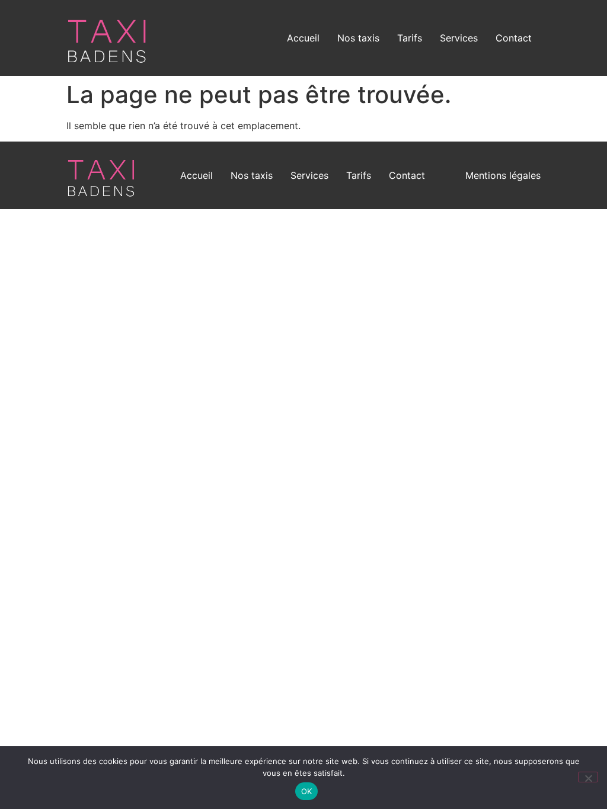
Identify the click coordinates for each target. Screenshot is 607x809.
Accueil (303, 38)
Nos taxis (358, 38)
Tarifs (409, 38)
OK (306, 791)
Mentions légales (503, 175)
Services (459, 38)
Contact (514, 38)
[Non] (588, 777)
